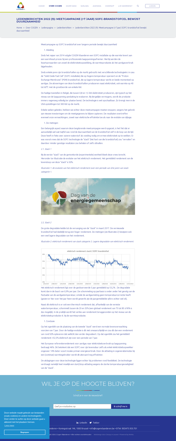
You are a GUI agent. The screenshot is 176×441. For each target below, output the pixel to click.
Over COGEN (55, 6)
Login (152, 6)
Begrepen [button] (24, 432)
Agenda (97, 6)
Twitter (95, 423)
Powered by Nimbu (127, 434)
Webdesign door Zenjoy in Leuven (106, 434)
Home (42, 6)
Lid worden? (125, 6)
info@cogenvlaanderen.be (102, 428)
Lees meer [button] (9, 425)
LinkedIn (83, 423)
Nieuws (85, 6)
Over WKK (71, 6)
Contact (109, 6)
